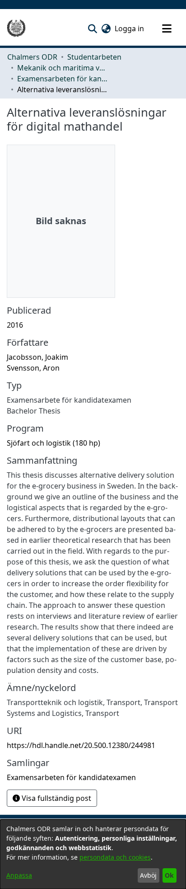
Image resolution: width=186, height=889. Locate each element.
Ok (169, 875)
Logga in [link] (130, 28)
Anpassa (19, 875)
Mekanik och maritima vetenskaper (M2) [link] (62, 68)
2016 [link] (15, 325)
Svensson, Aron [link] (33, 368)
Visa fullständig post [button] (55, 798)
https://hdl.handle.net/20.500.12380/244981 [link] (81, 745)
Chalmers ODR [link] (32, 57)
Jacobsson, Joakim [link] (37, 357)
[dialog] (93, 854)
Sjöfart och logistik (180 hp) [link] (53, 443)
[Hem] (16, 28)
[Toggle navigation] (166, 28)
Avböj (148, 875)
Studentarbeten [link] (94, 57)
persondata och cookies (115, 857)
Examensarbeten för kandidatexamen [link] (62, 79)
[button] (92, 28)
